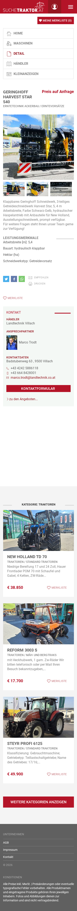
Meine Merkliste (57, 20)
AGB (6, 842)
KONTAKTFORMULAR (38, 388)
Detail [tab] (19, 54)
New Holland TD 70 (27, 556)
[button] (7, 279)
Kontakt (8, 857)
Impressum (10, 849)
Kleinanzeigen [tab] (26, 74)
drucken (39, 283)
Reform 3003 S (22, 650)
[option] (38, 147)
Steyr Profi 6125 (24, 743)
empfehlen (41, 277)
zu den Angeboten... (23, 399)
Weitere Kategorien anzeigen (38, 802)
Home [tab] (18, 33)
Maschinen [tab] (23, 43)
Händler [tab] (21, 64)
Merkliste (15, 298)
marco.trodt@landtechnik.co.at (33, 378)
